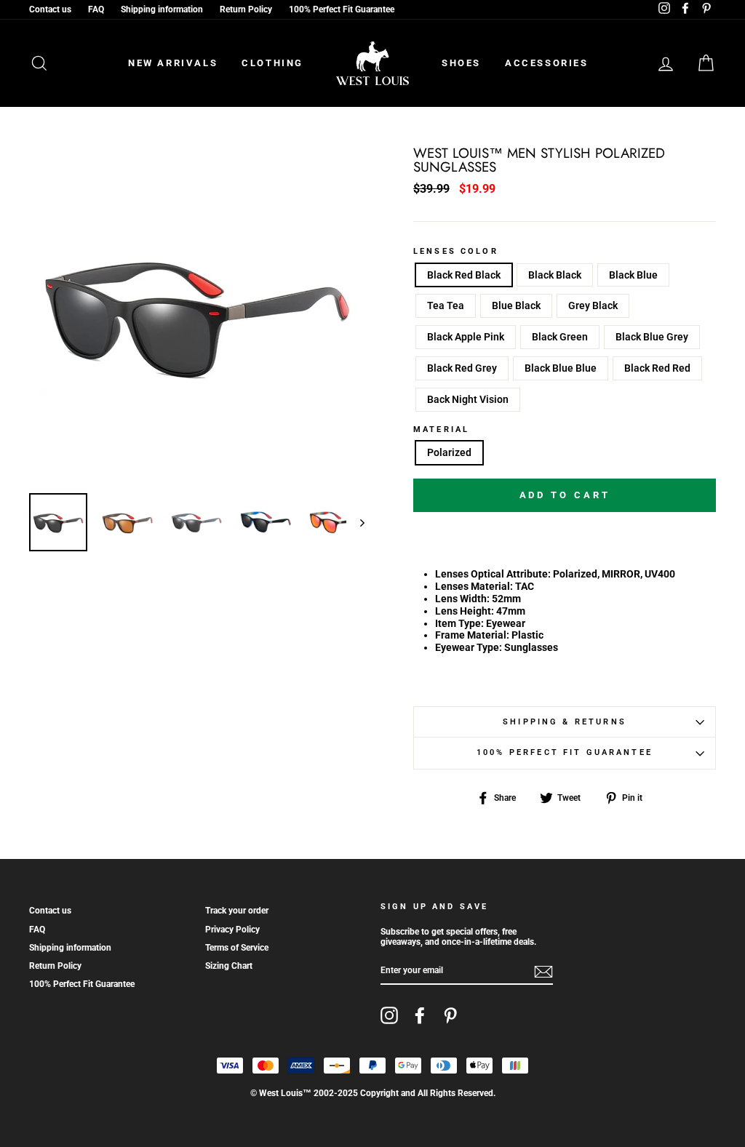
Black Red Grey (462, 368)
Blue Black (516, 305)
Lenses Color (455, 251)
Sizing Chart (228, 966)
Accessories (547, 62)
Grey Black (593, 305)
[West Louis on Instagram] (389, 1015)
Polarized (449, 452)
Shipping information (162, 9)
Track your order (236, 911)
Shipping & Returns (564, 722)
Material (441, 429)
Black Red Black (464, 275)
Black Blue (633, 275)
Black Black (554, 275)
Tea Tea (445, 305)
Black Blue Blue (561, 368)
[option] (196, 314)
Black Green (560, 337)
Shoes (461, 62)
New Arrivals (173, 62)
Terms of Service (236, 948)
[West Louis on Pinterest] (450, 1015)
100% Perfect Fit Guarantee (341, 9)
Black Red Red (657, 368)
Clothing (272, 62)
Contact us (50, 9)
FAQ (96, 9)
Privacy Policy (232, 929)
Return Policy (246, 9)
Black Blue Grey (651, 337)
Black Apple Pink (465, 337)
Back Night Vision (468, 399)
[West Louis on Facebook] (420, 1015)
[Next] (355, 522)
